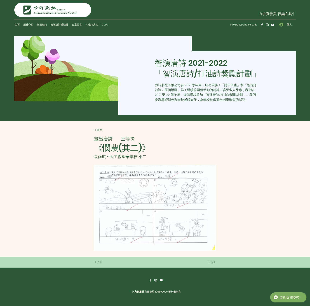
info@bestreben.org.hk (243, 24)
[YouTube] (272, 25)
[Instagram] (267, 25)
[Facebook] (262, 25)
